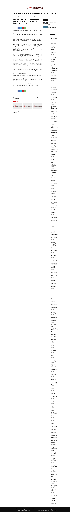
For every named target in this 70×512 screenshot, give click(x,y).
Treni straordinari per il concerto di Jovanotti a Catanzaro (54, 410)
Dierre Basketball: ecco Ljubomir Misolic (54, 304)
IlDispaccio (39, 510)
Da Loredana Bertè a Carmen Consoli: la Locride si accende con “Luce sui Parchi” (54, 112)
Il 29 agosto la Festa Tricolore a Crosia (53, 43)
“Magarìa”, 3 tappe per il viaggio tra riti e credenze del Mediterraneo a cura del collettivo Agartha (54, 436)
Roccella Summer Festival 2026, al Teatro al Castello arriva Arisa (54, 406)
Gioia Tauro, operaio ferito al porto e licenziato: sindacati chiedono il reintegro (54, 365)
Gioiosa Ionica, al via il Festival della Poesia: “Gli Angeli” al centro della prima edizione (54, 379)
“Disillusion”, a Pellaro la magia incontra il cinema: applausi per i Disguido (54, 260)
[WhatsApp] (25, 28)
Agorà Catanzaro (19, 16)
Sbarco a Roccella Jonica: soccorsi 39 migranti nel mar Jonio (54, 140)
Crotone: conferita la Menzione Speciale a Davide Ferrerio (54, 196)
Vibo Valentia (55, 510)
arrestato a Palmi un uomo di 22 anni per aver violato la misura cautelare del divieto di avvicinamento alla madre (54, 454)
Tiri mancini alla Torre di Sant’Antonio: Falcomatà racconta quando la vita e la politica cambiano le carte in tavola (54, 192)
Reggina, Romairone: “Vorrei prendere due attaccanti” (54, 321)
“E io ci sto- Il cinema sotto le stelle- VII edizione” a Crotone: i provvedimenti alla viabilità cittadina (54, 255)
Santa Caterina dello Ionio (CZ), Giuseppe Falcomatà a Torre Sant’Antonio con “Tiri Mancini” (54, 345)
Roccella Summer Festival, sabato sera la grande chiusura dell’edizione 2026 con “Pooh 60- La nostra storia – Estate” (54, 145)
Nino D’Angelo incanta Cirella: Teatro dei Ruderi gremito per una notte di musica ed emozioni (54, 360)
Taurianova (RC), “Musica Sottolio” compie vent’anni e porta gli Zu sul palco (54, 159)
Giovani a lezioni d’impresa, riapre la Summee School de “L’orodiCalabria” (53, 423)
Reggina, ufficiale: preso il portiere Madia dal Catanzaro (54, 291)
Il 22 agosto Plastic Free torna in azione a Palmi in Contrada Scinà (54, 504)
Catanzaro (46, 510)
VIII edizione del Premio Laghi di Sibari (54, 284)
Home (14, 16)
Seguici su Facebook (54, 509)
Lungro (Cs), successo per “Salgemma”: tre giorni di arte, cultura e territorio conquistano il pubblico (54, 131)
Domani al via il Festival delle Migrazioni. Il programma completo (54, 471)
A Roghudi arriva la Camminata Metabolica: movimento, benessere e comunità (54, 495)
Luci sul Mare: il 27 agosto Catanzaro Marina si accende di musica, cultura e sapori (27, 111)
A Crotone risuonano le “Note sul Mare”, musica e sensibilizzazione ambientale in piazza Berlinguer (54, 122)
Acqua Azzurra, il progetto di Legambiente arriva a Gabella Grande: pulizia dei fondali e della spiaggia (54, 164)
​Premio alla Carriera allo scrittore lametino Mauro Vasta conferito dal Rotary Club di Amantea (54, 340)
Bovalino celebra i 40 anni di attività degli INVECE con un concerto (54, 52)
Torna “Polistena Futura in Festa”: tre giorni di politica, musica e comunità (54, 83)
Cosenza (49, 510)
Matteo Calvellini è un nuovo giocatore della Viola (54, 298)
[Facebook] (19, 28)
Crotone (52, 510)
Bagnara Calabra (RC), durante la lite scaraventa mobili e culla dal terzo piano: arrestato (54, 374)
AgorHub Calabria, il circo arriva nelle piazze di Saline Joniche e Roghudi (54, 92)
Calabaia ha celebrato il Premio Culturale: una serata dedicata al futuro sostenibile (54, 275)
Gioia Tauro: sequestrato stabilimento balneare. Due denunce (54, 176)
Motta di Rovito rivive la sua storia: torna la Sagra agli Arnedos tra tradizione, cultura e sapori (54, 330)
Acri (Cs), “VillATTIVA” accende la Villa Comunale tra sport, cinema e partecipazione (54, 102)
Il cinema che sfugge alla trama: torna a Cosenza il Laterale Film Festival (54, 280)
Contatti (45, 509)
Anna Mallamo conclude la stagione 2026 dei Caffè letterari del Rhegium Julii (54, 475)
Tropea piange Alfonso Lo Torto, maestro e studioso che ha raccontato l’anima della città (54, 388)
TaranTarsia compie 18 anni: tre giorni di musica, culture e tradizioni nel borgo (54, 369)
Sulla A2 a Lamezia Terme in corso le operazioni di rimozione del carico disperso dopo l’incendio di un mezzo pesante (54, 431)
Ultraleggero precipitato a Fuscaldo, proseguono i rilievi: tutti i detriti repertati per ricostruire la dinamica (54, 107)
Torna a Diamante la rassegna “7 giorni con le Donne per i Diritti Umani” (54, 64)
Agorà (16, 16)
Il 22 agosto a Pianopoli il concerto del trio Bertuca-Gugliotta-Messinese (54, 486)
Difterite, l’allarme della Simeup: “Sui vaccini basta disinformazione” (54, 79)
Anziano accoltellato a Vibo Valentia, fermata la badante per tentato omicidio (54, 393)
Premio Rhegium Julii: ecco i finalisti (54, 419)
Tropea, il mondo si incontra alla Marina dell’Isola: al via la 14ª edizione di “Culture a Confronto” (54, 355)
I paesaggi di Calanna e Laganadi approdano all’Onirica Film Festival (54, 217)
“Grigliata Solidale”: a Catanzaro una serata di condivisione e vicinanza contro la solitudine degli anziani (54, 449)
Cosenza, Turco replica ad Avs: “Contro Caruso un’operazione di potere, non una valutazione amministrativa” (54, 117)
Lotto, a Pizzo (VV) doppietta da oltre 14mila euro (53, 229)
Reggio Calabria (43, 510)
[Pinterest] (23, 28)
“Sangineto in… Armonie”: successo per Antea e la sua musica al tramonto (54, 250)
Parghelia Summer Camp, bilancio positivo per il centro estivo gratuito (54, 325)
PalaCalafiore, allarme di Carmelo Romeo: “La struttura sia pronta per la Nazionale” (54, 154)
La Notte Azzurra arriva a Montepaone (54, 427)
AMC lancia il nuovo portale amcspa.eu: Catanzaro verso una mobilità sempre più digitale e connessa (53, 335)
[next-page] (15, 114)
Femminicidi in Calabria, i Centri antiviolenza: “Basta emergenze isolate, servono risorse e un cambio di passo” (54, 88)
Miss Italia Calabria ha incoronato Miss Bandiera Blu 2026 (54, 238)
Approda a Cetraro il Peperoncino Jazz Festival (53, 287)
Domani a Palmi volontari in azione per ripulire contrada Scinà (54, 264)
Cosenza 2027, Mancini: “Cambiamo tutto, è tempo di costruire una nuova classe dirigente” (54, 267)
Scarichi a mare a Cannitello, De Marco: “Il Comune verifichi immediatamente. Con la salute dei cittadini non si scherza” (54, 201)
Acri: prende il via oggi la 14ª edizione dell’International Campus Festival (54, 499)
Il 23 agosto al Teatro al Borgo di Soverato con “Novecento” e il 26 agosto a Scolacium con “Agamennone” (54, 221)
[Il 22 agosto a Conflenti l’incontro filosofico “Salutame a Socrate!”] (37, 106)
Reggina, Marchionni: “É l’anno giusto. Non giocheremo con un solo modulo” (54, 317)
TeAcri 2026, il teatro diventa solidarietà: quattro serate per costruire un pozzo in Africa (54, 350)
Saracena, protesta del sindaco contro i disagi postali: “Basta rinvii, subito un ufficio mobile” (54, 383)
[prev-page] (13, 114)
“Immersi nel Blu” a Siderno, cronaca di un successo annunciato (54, 272)
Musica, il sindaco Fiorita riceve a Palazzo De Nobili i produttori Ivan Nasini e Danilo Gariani (54, 136)
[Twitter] (21, 28)
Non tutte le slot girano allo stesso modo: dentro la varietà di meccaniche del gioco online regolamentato (54, 312)
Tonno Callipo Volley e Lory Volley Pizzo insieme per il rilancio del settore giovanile (54, 127)
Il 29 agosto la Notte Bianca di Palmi (54, 187)
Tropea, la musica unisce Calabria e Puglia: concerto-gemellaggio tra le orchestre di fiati (54, 75)
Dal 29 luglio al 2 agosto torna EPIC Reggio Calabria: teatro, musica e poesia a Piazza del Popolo (52, 27)
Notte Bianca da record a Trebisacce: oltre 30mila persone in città (54, 397)
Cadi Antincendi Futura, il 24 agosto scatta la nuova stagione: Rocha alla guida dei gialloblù (54, 150)
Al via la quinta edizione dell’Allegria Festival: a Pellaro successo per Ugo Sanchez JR (54, 490)
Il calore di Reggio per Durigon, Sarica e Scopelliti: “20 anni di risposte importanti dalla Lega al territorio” (52, 23)
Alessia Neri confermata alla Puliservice (54, 294)
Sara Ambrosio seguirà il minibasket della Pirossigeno (54, 308)
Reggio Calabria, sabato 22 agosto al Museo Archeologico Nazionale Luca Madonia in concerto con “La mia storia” (54, 467)
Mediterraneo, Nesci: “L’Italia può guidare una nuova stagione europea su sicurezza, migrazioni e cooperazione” (54, 97)
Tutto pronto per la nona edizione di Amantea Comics (53, 301)
